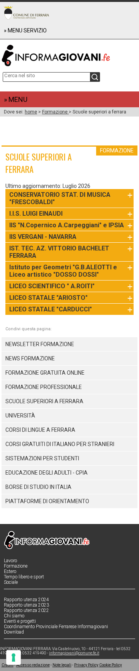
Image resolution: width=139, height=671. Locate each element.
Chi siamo (14, 616)
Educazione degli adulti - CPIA (46, 473)
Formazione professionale (43, 387)
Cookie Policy (110, 665)
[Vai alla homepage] (70, 53)
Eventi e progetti (20, 621)
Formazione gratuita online (45, 373)
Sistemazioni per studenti (42, 458)
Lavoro (10, 560)
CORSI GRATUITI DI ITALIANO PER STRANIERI (59, 444)
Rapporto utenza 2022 (26, 610)
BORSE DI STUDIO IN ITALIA (38, 487)
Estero (10, 571)
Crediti (8, 665)
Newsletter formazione (39, 344)
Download (14, 632)
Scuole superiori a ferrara (44, 401)
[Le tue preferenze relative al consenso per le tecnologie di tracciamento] (13, 657)
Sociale (11, 582)
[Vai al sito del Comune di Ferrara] (26, 13)
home (31, 112)
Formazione (55, 112)
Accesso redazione (33, 665)
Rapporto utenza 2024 (26, 599)
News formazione (30, 358)
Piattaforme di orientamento (47, 501)
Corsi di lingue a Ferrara (40, 430)
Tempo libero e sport (24, 577)
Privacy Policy (86, 665)
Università (20, 415)
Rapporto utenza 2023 (26, 605)
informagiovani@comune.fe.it (74, 653)
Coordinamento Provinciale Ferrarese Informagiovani (56, 626)
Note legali (62, 665)
